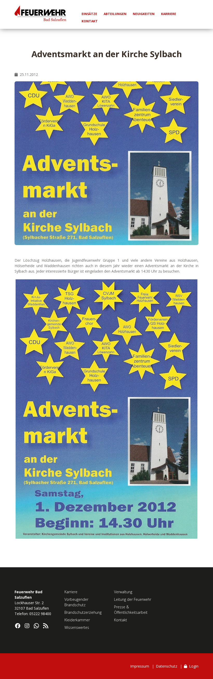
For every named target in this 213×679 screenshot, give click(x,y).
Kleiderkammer (77, 619)
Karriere (70, 591)
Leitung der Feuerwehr (132, 599)
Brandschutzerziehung (83, 612)
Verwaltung (123, 591)
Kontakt (120, 619)
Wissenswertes (76, 627)
